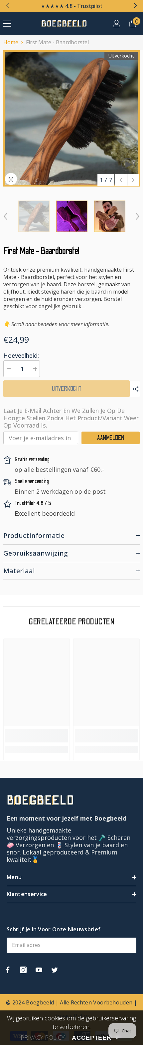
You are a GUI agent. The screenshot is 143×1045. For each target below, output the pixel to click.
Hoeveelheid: (21, 355)
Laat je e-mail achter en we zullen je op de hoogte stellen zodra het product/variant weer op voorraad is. (71, 418)
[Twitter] (54, 970)
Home (10, 42)
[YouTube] (39, 970)
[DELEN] (135, 389)
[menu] (7, 24)
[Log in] (116, 23)
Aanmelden (110, 438)
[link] (36, 735)
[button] (121, 180)
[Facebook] (7, 970)
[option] (71, 118)
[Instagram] (23, 970)
